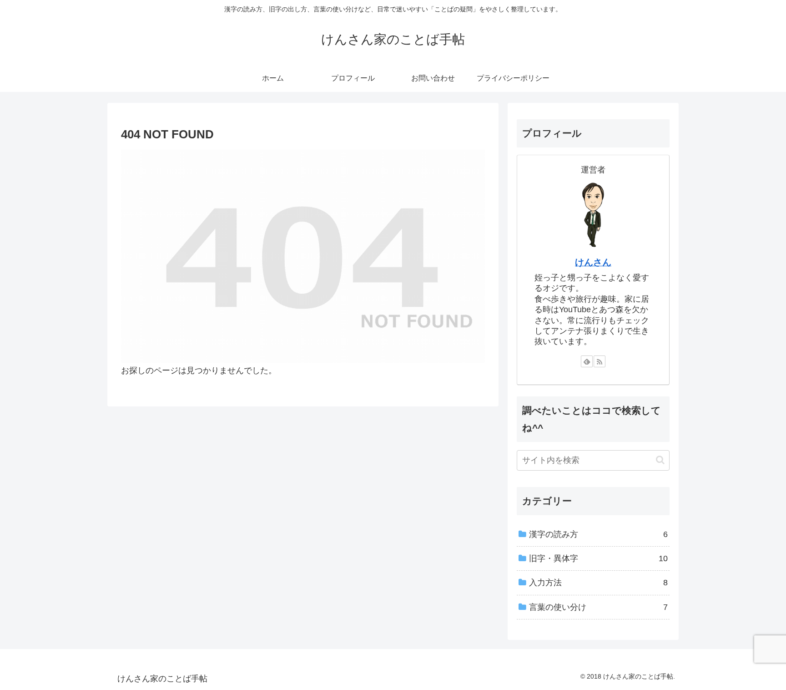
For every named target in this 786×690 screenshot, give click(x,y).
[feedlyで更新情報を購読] (587, 361)
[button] (660, 460)
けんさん (593, 262)
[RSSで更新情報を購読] (599, 361)
